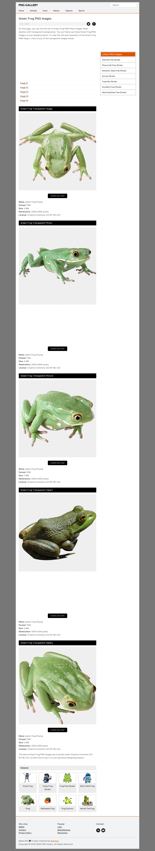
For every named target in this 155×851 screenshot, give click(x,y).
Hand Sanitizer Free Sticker (114, 92)
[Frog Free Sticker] (67, 774)
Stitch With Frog (87, 786)
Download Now (58, 196)
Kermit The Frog (87, 808)
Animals (27, 24)
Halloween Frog (47, 808)
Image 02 (24, 87)
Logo (60, 827)
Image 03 (24, 92)
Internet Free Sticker (111, 60)
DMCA (21, 827)
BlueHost (55, 841)
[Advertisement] (57, 60)
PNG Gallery (28, 5)
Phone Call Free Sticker (112, 65)
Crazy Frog (28, 786)
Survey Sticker (108, 76)
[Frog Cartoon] (67, 797)
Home (21, 24)
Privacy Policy (25, 833)
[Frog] (27, 797)
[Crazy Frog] (27, 774)
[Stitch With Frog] (87, 774)
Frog (28, 808)
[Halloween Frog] (47, 797)
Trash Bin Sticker (109, 81)
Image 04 (24, 96)
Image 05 (24, 100)
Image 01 (24, 83)
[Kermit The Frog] (87, 797)
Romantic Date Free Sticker (114, 71)
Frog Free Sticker (67, 786)
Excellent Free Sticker (111, 87)
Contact (22, 830)
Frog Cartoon (67, 808)
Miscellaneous (64, 830)
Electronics (62, 833)
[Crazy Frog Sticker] (47, 774)
